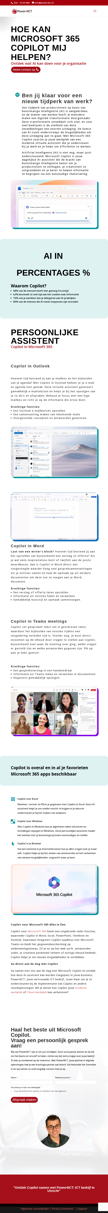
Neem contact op (24, 69)
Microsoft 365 (37, 931)
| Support (81, 1208)
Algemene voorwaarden (35, 1208)
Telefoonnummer (63, 1077)
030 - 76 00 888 (21, 2)
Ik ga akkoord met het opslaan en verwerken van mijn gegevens (40, 1091)
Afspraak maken (24, 1100)
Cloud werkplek (37, 992)
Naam (14, 1077)
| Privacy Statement (62, 1208)
